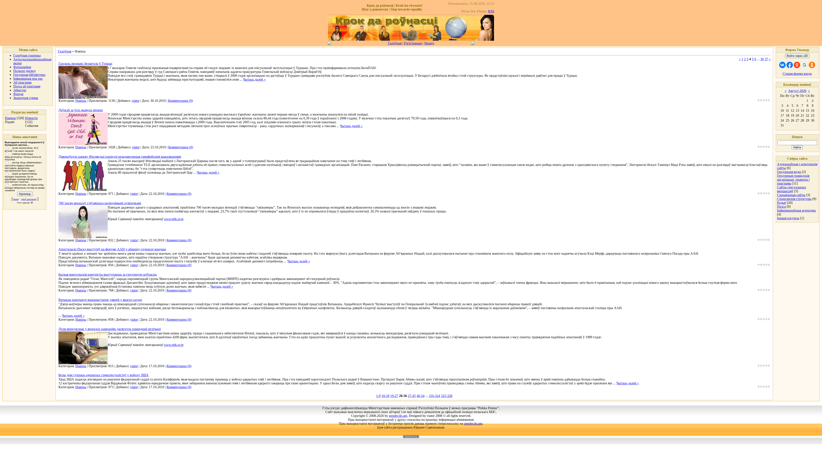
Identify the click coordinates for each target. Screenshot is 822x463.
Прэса (781, 206)
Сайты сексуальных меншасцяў (791, 189)
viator (135, 100)
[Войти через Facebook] (789, 65)
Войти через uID (797, 55)
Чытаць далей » (254, 79)
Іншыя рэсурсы (788, 218)
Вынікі (16, 199)
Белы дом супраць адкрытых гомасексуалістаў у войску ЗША (103, 375)
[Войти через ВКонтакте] (782, 65)
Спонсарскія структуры (794, 199)
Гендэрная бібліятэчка (29, 75)
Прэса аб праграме (26, 86)
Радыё (781, 202)
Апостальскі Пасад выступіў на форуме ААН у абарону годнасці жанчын (112, 249)
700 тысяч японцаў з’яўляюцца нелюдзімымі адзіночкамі (99, 203)
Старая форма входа (797, 73)
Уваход (429, 43)
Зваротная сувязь (25, 98)
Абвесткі (19, 90)
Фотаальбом (22, 67)
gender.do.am (398, 416)
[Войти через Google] (804, 65)
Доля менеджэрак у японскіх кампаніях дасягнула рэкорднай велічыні (109, 329)
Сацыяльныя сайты (791, 195)
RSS (491, 11)
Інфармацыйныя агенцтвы (796, 210)
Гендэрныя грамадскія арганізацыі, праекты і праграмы (793, 179)
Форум (18, 94)
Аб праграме (22, 82)
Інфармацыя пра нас (28, 78)
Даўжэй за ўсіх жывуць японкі (80, 110)
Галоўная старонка (27, 55)
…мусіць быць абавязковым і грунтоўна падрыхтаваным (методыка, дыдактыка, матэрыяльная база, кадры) (23, 166)
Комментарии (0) (180, 100)
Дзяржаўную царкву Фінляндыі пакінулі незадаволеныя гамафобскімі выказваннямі (119, 156)
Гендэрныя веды (789, 172)
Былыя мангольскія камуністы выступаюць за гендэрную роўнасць (107, 274)
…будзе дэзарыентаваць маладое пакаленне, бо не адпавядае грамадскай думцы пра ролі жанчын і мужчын (23, 177)
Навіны (10, 118)
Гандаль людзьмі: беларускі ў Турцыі (85, 63)
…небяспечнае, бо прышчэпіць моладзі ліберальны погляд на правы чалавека (25, 187)
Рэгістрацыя (413, 43)
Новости (31, 118)
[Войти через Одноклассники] (812, 65)
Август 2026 (797, 91)
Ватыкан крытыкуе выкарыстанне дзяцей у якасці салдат (100, 300)
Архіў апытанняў (29, 199)
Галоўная (395, 43)
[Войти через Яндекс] (797, 65)
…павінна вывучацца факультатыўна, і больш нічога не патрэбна (23, 157)
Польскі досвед (24, 71)
